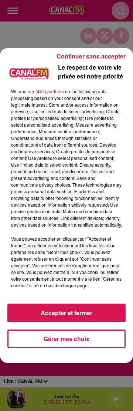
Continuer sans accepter (91, 56)
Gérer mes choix (66, 338)
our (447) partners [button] (46, 91)
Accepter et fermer (66, 312)
